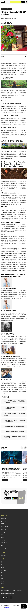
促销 (2, 534)
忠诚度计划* (4, 543)
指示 (2, 583)
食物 (3, 480)
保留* (2, 545)
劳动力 (3, 540)
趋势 (3, 8)
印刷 (24, 480)
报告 (2, 537)
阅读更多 (3, 100)
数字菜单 (3, 518)
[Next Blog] (25, 447)
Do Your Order (5, 477)
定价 (2, 564)
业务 (10, 8)
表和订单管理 (4, 526)
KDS (2, 524)
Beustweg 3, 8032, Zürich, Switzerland (11, 590)
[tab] (14, 402)
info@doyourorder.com (7, 593)
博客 (2, 562)
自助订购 (3, 529)
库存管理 (3, 521)
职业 (2, 575)
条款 (2, 581)
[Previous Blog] (22, 447)
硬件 (2, 567)
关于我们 (3, 570)
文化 (6, 480)
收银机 (3, 532)
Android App (15, 498)
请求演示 (3, 555)
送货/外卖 (3, 548)
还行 (23, 606)
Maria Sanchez (5, 18)
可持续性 (6, 8)
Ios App (7, 498)
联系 (2, 573)
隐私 (2, 578)
